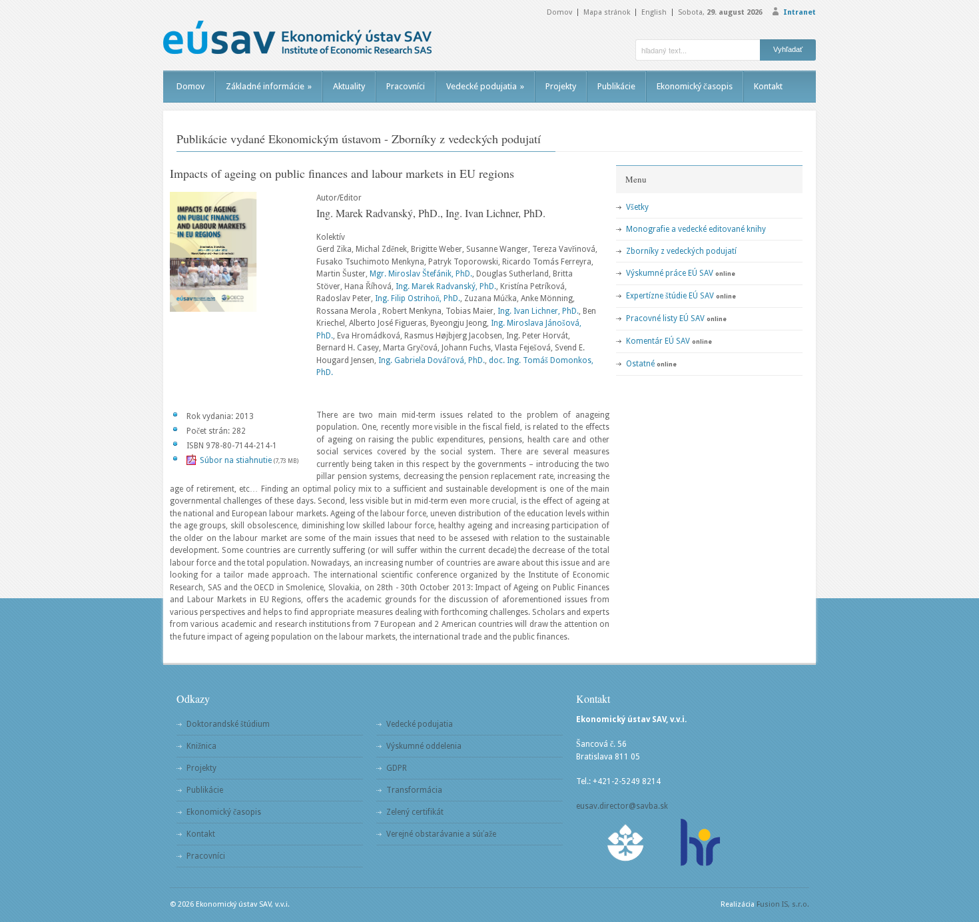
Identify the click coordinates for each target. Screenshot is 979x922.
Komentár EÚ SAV (658, 341)
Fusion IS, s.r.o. (783, 904)
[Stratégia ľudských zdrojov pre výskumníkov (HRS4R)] (699, 842)
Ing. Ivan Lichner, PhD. (538, 311)
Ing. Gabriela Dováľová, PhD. (431, 360)
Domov (559, 12)
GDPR (396, 768)
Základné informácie (269, 86)
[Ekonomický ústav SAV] (297, 37)
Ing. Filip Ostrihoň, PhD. (417, 298)
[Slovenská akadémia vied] (626, 842)
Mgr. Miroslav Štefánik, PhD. (421, 273)
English (654, 12)
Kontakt (768, 86)
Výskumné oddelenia (424, 746)
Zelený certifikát (415, 812)
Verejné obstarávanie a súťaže (441, 834)
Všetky (637, 207)
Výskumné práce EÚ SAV (669, 273)
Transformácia (414, 790)
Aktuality (349, 86)
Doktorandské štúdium (228, 724)
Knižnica (201, 746)
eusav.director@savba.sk (622, 806)
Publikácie (616, 86)
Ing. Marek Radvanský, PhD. (446, 286)
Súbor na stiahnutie (236, 460)
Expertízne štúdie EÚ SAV (670, 295)
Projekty (560, 86)
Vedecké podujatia (485, 86)
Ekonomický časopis (695, 86)
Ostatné (640, 363)
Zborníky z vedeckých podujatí (681, 251)
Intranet (799, 12)
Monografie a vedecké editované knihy (696, 229)
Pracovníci (405, 86)
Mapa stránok (606, 12)
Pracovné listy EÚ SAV (665, 318)
